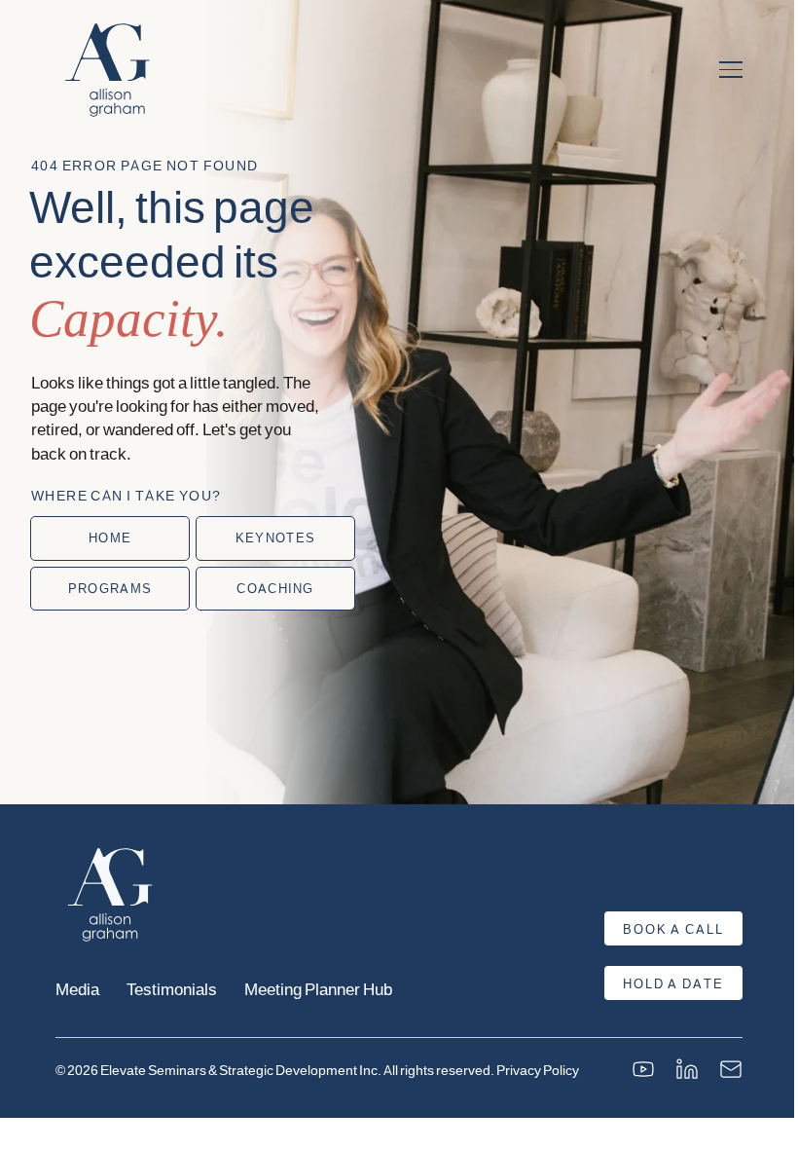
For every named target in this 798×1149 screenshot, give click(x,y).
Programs (110, 588)
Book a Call (673, 929)
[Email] (731, 1069)
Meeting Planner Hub (318, 988)
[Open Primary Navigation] (731, 70)
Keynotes (275, 537)
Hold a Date (673, 983)
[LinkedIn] (687, 1069)
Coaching (274, 588)
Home (110, 537)
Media (77, 988)
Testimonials (172, 988)
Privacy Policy (537, 1069)
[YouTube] (643, 1069)
